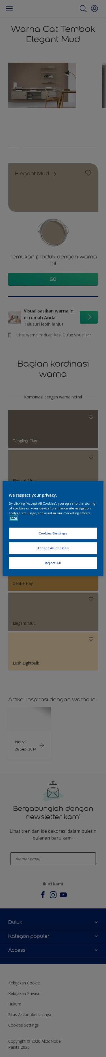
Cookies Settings (53, 533)
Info (13, 518)
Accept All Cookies (53, 548)
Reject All (53, 563)
